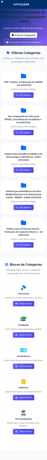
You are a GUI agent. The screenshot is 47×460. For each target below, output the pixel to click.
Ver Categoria (25, 95)
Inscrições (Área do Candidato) (25, 42)
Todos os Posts (25, 303)
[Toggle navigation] (43, 5)
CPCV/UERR (21, 4)
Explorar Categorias (25, 35)
